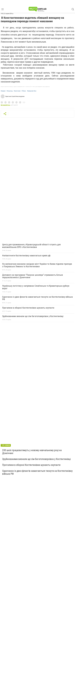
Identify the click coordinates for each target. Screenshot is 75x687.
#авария (3, 91)
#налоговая (17, 91)
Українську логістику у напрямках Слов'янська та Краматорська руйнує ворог (35, 287)
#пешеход (10, 91)
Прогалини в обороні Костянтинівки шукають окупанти (28, 308)
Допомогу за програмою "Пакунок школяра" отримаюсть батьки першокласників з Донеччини (32, 276)
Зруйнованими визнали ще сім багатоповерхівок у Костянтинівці (32, 316)
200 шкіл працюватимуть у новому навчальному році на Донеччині (32, 452)
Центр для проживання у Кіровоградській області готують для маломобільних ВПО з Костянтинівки (31, 245)
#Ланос (24, 91)
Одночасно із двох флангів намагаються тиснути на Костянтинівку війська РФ (37, 298)
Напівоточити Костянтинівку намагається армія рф (26, 255)
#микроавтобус (31, 91)
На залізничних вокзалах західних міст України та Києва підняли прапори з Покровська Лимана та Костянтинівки (37, 265)
